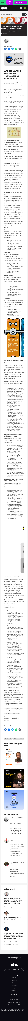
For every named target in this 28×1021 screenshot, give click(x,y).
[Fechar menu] (21, 8)
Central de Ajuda (14, 997)
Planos (14, 977)
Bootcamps (14, 980)
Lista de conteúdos (8, 14)
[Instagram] (22, 969)
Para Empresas (14, 988)
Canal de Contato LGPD (14, 1004)
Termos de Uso (14, 999)
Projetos (14, 982)
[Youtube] (14, 969)
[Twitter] (12, 49)
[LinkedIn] (5, 49)
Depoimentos (14, 990)
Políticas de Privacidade (14, 1002)
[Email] (20, 49)
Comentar (21, 739)
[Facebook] (9, 49)
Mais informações (13, 958)
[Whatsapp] (16, 49)
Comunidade (14, 985)
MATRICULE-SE (20, 3)
